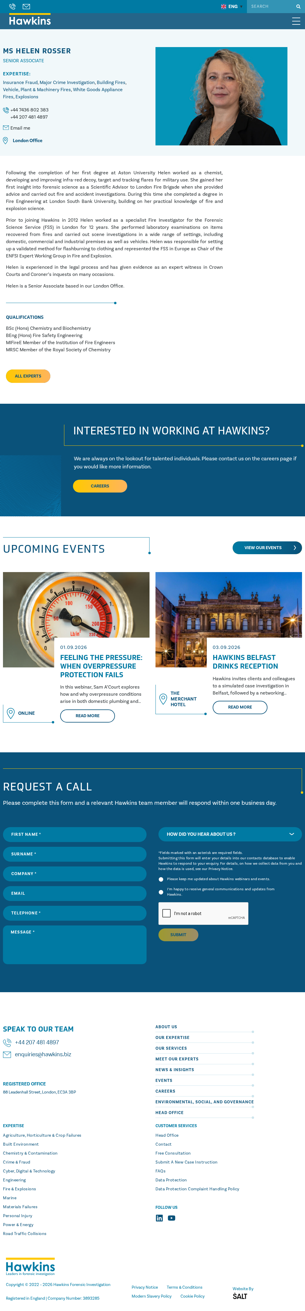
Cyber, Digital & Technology (29, 1171)
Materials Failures (20, 1207)
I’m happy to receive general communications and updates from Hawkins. (221, 892)
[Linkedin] (159, 1218)
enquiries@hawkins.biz (43, 1055)
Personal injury (17, 1216)
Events (163, 1080)
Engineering (14, 1180)
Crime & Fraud (16, 1162)
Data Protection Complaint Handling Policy (197, 1189)
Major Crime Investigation (67, 83)
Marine (9, 1198)
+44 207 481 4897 (29, 117)
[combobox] (230, 834)
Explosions (26, 97)
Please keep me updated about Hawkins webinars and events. (218, 879)
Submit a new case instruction (186, 1162)
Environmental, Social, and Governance (204, 1102)
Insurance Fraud (20, 83)
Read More (87, 716)
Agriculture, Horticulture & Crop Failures (42, 1135)
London (21, 141)
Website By (243, 1289)
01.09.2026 (73, 647)
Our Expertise (172, 1037)
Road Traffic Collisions (25, 1234)
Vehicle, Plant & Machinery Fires (37, 90)
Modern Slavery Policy (152, 1296)
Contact (163, 1144)
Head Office (169, 1113)
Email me (20, 128)
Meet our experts (177, 1059)
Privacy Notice (220, 869)
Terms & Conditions (185, 1287)
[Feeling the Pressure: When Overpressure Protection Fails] (76, 619)
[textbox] (230, 834)
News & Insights (174, 1070)
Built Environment (21, 1144)
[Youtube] (171, 1218)
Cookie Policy (192, 1296)
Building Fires (111, 83)
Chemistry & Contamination (30, 1153)
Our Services (171, 1048)
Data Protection (171, 1180)
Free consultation (173, 1153)
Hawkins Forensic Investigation (82, 1284)
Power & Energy (18, 1225)
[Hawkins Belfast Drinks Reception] (228, 619)
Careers (165, 1091)
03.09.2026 (226, 647)
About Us (166, 1027)
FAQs (160, 1171)
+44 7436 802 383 (29, 110)
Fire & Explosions (19, 1189)
